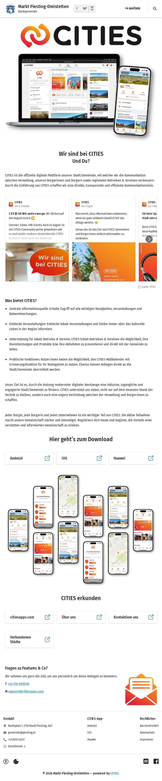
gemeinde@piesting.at (21, 732)
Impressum (146, 739)
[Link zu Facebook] (156, 761)
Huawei (91, 739)
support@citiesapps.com (26, 691)
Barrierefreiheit (149, 726)
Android (92, 726)
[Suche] (154, 8)
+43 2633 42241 (16, 739)
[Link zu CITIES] (145, 761)
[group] (81, 239)
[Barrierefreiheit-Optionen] (5, 761)
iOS (89, 732)
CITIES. (114, 773)
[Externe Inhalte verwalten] (16, 761)
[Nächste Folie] (149, 239)
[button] (81, 35)
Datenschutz (147, 732)
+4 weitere (132, 8)
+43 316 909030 (18, 684)
